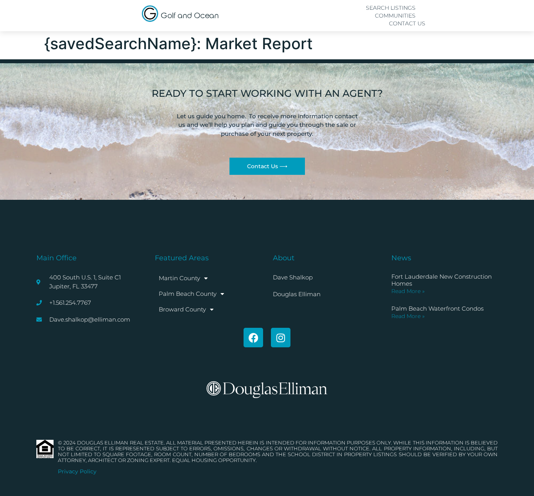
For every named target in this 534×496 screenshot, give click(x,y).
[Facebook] (253, 337)
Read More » (408, 291)
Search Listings (391, 7)
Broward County (182, 309)
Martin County (179, 278)
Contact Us (407, 23)
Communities (395, 15)
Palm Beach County (188, 293)
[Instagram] (280, 337)
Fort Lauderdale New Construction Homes (441, 280)
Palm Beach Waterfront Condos (437, 308)
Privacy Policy (77, 471)
